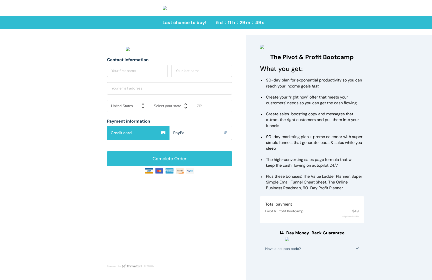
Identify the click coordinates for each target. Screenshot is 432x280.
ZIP (199, 106)
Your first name (124, 70)
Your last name (188, 70)
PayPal (179, 132)
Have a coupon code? (283, 248)
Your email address (127, 88)
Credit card (121, 132)
